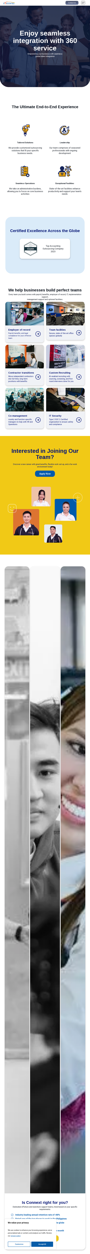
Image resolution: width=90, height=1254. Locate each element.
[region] (30, 1234)
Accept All (42, 1244)
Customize (19, 1244)
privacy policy (16, 1236)
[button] (83, 3)
